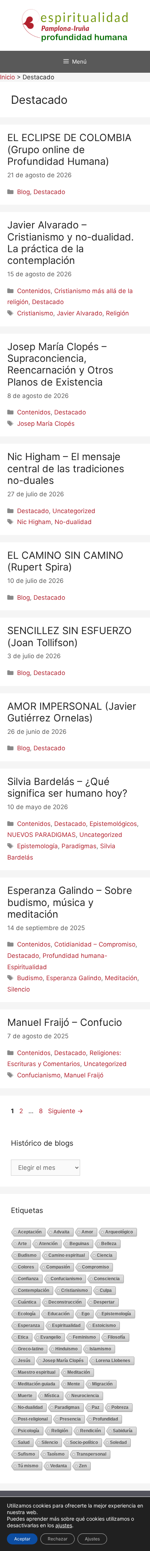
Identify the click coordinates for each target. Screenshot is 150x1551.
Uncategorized (73, 511)
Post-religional (33, 1419)
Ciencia (104, 1255)
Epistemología (37, 846)
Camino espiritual (66, 1255)
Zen (83, 1465)
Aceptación (30, 1232)
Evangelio (50, 1337)
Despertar (104, 1302)
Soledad (118, 1442)
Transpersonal (91, 1454)
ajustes (63, 1525)
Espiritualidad (66, 1325)
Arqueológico (119, 1232)
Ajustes (92, 1538)
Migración (102, 1384)
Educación (59, 1313)
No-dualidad (73, 522)
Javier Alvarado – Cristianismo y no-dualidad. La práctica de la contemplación (70, 242)
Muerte (25, 1395)
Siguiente (65, 1111)
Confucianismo (38, 1075)
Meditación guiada (36, 1384)
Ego (86, 1313)
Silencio (18, 989)
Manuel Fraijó (83, 1075)
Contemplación (33, 1290)
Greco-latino (30, 1348)
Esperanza (29, 1325)
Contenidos (34, 291)
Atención (48, 1243)
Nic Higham (34, 522)
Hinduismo (66, 1348)
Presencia (70, 1419)
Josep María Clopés (46, 423)
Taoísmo (55, 1454)
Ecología (27, 1313)
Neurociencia (85, 1395)
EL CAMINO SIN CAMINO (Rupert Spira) (65, 561)
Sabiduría (123, 1430)
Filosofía (116, 1337)
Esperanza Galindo (73, 978)
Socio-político (84, 1442)
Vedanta (58, 1465)
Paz (95, 1407)
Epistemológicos (113, 823)
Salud (23, 1442)
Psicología (28, 1430)
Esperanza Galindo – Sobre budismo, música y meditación (69, 902)
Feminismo (84, 1337)
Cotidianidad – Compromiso (94, 944)
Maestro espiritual (36, 1372)
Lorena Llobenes (113, 1360)
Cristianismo (35, 313)
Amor (87, 1232)
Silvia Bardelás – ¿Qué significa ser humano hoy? (67, 787)
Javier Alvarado (79, 313)
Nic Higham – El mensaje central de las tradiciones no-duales (65, 468)
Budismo (30, 978)
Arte (22, 1243)
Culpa (106, 1290)
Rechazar (57, 1538)
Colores (26, 1267)
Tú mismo (28, 1465)
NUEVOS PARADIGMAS (41, 834)
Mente (73, 1384)
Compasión (58, 1267)
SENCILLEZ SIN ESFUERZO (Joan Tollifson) (69, 636)
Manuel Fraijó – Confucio (64, 1022)
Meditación (121, 978)
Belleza (109, 1243)
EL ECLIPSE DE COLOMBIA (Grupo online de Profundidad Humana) (69, 149)
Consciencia (107, 1278)
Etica (23, 1337)
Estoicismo (104, 1325)
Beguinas (79, 1243)
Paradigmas (79, 846)
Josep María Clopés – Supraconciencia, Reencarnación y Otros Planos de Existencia (60, 364)
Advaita (62, 1232)
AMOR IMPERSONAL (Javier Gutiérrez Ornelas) (71, 712)
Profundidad (105, 1419)
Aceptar (22, 1538)
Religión (117, 313)
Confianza (28, 1278)
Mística (51, 1395)
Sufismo (26, 1454)
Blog (23, 192)
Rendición (90, 1430)
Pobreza (120, 1407)
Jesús (24, 1360)
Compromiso (95, 1267)
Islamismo (100, 1348)
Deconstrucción (65, 1302)
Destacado (49, 192)
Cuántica (27, 1302)
